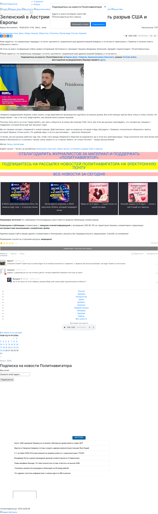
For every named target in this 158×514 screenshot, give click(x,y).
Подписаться (98, 24)
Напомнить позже (80, 24)
